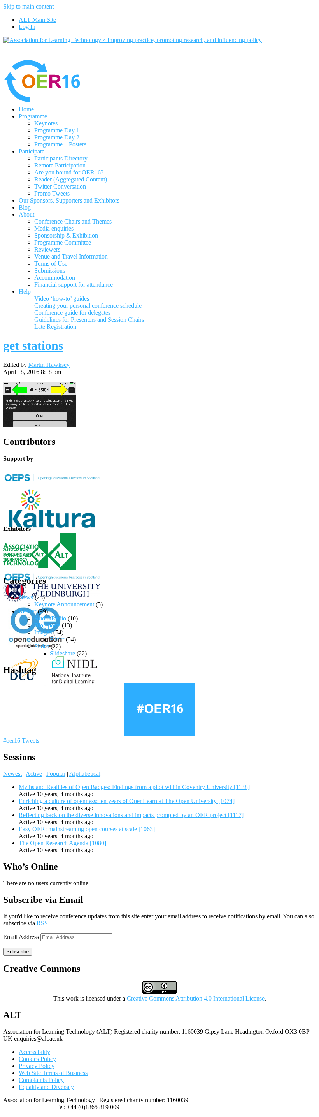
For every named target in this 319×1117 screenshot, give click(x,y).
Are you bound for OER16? (68, 172)
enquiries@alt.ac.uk (27, 1107)
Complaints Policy (41, 1079)
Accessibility (34, 1051)
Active (34, 773)
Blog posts (47, 625)
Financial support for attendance (73, 284)
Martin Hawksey (49, 364)
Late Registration (55, 326)
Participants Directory (61, 158)
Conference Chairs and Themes (73, 221)
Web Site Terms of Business (53, 1072)
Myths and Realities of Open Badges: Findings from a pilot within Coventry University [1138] (134, 787)
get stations (33, 345)
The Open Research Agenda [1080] (62, 843)
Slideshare (62, 653)
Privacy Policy (36, 1065)
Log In (27, 26)
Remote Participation (60, 165)
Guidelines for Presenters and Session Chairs (89, 319)
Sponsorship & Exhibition (66, 235)
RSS (42, 923)
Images (43, 632)
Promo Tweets (52, 193)
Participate (31, 151)
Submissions (49, 270)
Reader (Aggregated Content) (70, 179)
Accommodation (54, 277)
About (26, 214)
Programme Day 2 (56, 137)
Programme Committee (62, 242)
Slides (41, 646)
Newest (12, 773)
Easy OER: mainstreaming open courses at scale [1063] (87, 829)
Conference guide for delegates (72, 312)
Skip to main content (28, 6)
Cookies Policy (37, 1058)
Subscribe (17, 952)
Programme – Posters (60, 144)
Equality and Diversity (46, 1087)
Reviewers (47, 249)
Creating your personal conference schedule (88, 305)
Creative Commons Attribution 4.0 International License (196, 998)
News (26, 597)
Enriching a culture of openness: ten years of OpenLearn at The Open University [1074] (127, 801)
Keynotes (46, 123)
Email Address (21, 937)
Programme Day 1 (56, 130)
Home (26, 109)
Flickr (57, 639)
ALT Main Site (37, 19)
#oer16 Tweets (21, 740)
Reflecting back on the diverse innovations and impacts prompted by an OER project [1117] (131, 815)
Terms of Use (50, 263)
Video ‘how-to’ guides (61, 298)
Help (25, 291)
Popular (55, 773)
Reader (27, 611)
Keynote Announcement (64, 604)
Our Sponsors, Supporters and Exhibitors (69, 200)
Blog (25, 207)
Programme (33, 116)
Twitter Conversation (60, 186)
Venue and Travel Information (71, 256)
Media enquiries (54, 228)
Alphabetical (84, 773)
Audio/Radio (50, 618)
